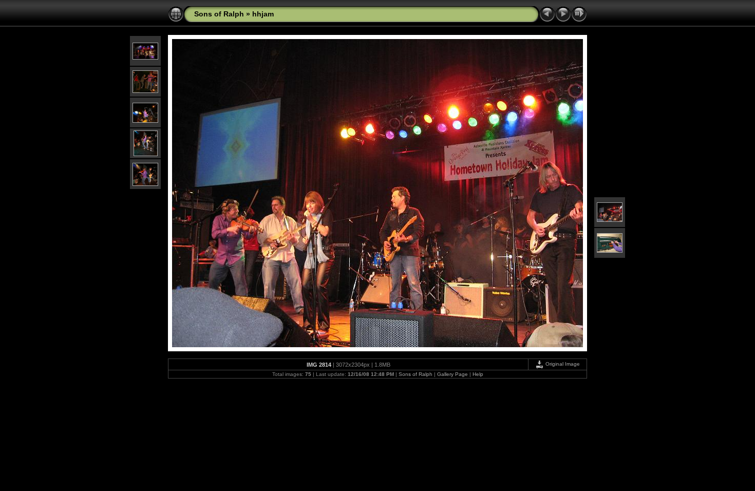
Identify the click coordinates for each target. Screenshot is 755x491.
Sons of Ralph (219, 14)
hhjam (263, 14)
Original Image (562, 364)
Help (478, 374)
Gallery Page (452, 374)
